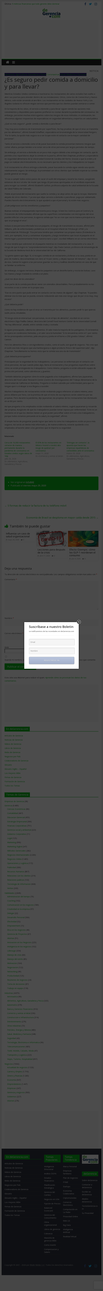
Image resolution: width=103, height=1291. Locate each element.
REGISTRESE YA (51, 660)
